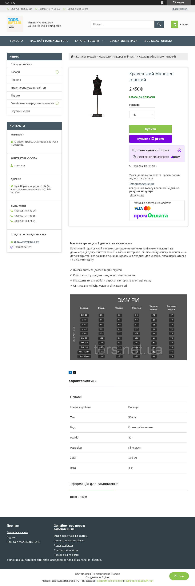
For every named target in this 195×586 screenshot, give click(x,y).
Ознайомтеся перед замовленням (32, 103)
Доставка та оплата (66, 550)
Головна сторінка (21, 64)
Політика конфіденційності (69, 540)
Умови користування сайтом (28, 87)
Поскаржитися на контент (109, 581)
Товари (15, 72)
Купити (150, 129)
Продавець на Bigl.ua (97, 577)
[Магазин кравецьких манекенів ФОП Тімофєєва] (15, 31)
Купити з (143, 138)
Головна (16, 40)
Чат (182, 576)
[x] (74, 373)
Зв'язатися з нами (17, 532)
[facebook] (70, 373)
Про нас (16, 79)
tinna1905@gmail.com (26, 241)
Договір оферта (63, 545)
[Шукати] (159, 24)
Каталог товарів (87, 40)
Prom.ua (115, 574)
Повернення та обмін (66, 554)
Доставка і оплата (158, 40)
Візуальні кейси (20, 111)
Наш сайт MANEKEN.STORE (49, 40)
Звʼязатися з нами (123, 40)
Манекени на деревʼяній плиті (117, 56)
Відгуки (15, 95)
